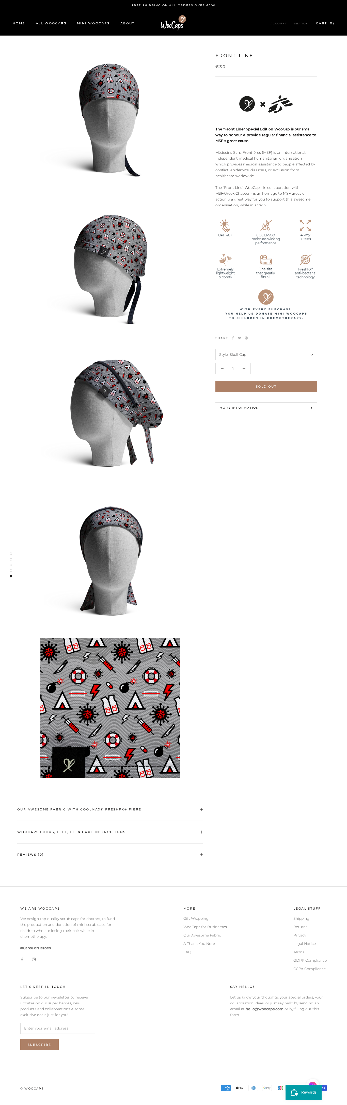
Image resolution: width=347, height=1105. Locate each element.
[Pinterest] (246, 338)
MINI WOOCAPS (93, 23)
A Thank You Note (199, 943)
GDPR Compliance (310, 960)
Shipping (301, 918)
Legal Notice (304, 943)
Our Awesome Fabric (202, 935)
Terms (298, 952)
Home (19, 23)
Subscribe (39, 1045)
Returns (300, 927)
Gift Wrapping (196, 918)
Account (279, 23)
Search (301, 23)
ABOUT (127, 23)
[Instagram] (34, 959)
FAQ (187, 952)
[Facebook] (232, 338)
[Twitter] (239, 338)
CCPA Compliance (309, 968)
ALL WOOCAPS (51, 23)
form (234, 1014)
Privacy (299, 935)
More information (239, 407)
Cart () (325, 23)
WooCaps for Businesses (205, 927)
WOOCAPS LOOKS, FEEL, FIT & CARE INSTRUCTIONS (71, 832)
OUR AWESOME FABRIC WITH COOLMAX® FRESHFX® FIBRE (79, 809)
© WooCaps (32, 1088)
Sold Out (266, 386)
